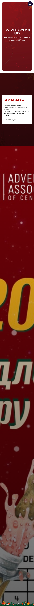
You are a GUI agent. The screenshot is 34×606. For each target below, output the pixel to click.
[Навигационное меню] (30, 4)
